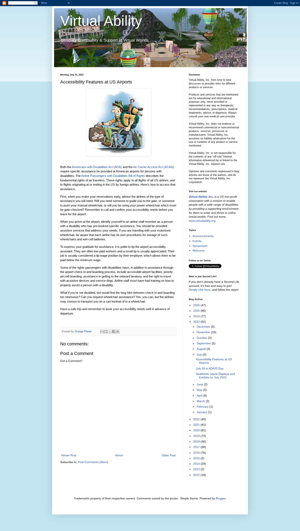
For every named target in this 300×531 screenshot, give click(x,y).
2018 (197, 441)
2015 (197, 458)
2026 (197, 305)
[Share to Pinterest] (118, 331)
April (200, 395)
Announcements (202, 236)
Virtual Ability (101, 21)
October (202, 337)
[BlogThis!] (106, 331)
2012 (197, 475)
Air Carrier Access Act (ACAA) (153, 167)
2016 (197, 452)
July (200, 354)
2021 (197, 424)
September (204, 343)
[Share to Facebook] (114, 331)
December (204, 326)
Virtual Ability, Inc (201, 196)
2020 (197, 430)
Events (196, 241)
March (201, 401)
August (202, 348)
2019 (197, 436)
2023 (197, 321)
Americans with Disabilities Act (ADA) (97, 167)
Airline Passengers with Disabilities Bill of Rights (113, 175)
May (200, 389)
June (200, 384)
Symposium (200, 245)
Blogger (221, 498)
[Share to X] (110, 331)
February (203, 406)
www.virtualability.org (202, 220)
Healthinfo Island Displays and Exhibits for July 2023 (215, 375)
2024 (197, 316)
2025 (197, 310)
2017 (197, 447)
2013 (197, 469)
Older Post (169, 455)
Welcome (198, 250)
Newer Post (68, 455)
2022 (197, 419)
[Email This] (102, 331)
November (204, 332)
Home (119, 455)
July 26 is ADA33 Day (209, 368)
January (202, 412)
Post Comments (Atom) (93, 462)
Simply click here (199, 289)
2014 (197, 463)
